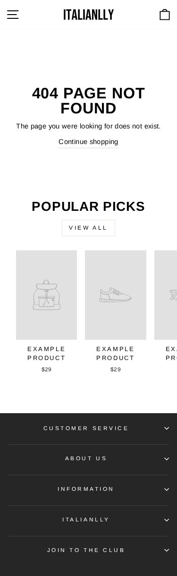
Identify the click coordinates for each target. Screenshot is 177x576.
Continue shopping (88, 141)
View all (88, 227)
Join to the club (86, 550)
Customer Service (86, 428)
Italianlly (86, 519)
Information (86, 489)
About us (86, 458)
